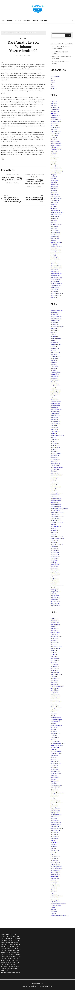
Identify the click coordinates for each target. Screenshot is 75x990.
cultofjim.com (53, 652)
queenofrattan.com (55, 445)
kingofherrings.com (55, 200)
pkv (51, 78)
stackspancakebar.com (56, 250)
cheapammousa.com (55, 741)
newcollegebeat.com (55, 658)
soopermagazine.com (55, 870)
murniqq (18, 962)
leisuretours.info (54, 417)
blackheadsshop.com (55, 510)
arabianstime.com (55, 767)
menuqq (13, 962)
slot (11, 940)
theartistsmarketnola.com (56, 246)
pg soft (14, 940)
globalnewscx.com (55, 439)
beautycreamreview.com (56, 773)
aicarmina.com (54, 644)
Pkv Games (10, 20)
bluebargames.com (55, 117)
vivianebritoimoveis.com (56, 149)
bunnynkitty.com (54, 218)
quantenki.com (54, 491)
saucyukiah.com (54, 101)
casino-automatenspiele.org (57, 171)
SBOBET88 (35, 20)
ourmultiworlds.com (55, 107)
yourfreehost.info (54, 684)
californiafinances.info (55, 234)
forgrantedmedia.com (55, 127)
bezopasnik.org (54, 220)
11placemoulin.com (55, 366)
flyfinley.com (53, 350)
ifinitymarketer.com (55, 570)
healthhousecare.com (55, 809)
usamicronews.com (55, 582)
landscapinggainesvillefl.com (57, 828)
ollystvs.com (53, 437)
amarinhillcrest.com (55, 157)
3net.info (53, 712)
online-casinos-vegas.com (56, 278)
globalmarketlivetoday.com (56, 803)
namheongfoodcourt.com (56, 252)
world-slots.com (54, 342)
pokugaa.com (53, 594)
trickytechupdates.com (55, 285)
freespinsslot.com (55, 384)
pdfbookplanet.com (55, 443)
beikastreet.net (54, 103)
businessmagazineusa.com (56, 493)
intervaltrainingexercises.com (57, 536)
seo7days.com (54, 208)
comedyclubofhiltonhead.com (57, 516)
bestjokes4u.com (54, 358)
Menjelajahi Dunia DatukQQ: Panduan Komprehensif (60, 52)
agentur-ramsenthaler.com (56, 475)
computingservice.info (55, 423)
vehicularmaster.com (55, 632)
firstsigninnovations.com (56, 121)
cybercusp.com (54, 908)
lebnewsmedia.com (55, 698)
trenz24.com (53, 179)
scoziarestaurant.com (55, 878)
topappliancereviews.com (56, 283)
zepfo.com (53, 854)
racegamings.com (54, 590)
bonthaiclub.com (54, 692)
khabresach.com (54, 289)
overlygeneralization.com (56, 410)
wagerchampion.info (55, 465)
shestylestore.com (55, 603)
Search (68, 35)
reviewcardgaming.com (56, 506)
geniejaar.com (54, 362)
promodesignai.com (55, 884)
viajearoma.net (54, 735)
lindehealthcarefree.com (56, 318)
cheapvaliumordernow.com (57, 522)
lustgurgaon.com (54, 360)
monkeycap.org (54, 153)
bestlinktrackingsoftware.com (57, 544)
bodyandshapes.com (55, 902)
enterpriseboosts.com (56, 167)
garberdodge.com (55, 123)
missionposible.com (55, 276)
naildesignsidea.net (55, 747)
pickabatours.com (54, 324)
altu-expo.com (54, 731)
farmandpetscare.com (55, 421)
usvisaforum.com (54, 664)
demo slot (15, 958)
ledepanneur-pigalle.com (56, 242)
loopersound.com (55, 670)
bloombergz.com (54, 165)
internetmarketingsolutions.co (57, 435)
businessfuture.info (55, 330)
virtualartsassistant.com (56, 518)
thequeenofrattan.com (55, 447)
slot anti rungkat (9, 942)
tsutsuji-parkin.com (55, 737)
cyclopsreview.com (55, 777)
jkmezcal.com (53, 534)
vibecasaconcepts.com (56, 487)
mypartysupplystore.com (56, 646)
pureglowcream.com (55, 210)
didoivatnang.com (54, 781)
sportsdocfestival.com (55, 601)
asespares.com (54, 765)
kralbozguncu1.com (55, 826)
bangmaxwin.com (54, 226)
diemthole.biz (54, 190)
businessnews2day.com (56, 499)
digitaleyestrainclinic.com (56, 274)
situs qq (6, 946)
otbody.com (53, 175)
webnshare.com (54, 408)
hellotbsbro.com (54, 419)
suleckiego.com (54, 297)
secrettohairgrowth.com (56, 214)
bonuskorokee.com (55, 552)
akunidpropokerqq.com (56, 718)
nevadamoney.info (55, 238)
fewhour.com (53, 398)
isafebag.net (53, 163)
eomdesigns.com (54, 477)
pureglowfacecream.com (56, 198)
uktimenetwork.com (55, 621)
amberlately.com (54, 640)
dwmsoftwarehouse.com (56, 785)
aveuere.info (53, 388)
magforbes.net (54, 151)
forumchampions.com (55, 115)
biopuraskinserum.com (56, 232)
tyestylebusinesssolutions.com (57, 538)
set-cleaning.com (54, 882)
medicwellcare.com (55, 495)
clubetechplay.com (55, 558)
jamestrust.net (54, 177)
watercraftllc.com (54, 755)
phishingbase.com (55, 588)
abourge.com (53, 757)
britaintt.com (53, 910)
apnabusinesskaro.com (56, 295)
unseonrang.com (54, 429)
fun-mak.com (53, 528)
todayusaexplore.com (55, 625)
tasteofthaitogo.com (55, 216)
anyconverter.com (55, 185)
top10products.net (55, 322)
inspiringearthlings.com (56, 822)
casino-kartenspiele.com (56, 169)
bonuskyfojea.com (55, 550)
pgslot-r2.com (54, 848)
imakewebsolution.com (56, 344)
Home (3, 20)
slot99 (7, 970)
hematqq (4, 964)
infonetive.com (54, 228)
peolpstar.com (54, 129)
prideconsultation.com (55, 352)
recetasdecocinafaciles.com (57, 745)
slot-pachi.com (54, 382)
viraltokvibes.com (54, 147)
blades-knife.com (54, 451)
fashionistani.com (54, 795)
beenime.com (54, 524)
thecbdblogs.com (54, 291)
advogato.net (53, 161)
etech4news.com (54, 791)
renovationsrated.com (55, 876)
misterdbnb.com (54, 532)
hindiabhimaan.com (55, 287)
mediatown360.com (55, 272)
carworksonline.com (55, 133)
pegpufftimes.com (55, 111)
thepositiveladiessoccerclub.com (58, 743)
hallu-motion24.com (55, 258)
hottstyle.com (54, 819)
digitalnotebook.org (55, 376)
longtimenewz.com (55, 576)
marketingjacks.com (55, 281)
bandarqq (53, 82)
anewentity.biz (54, 204)
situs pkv (53, 80)
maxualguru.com (54, 378)
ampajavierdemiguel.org (56, 636)
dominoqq (13, 964)
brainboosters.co (54, 638)
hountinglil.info (54, 354)
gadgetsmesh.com (55, 413)
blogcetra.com (54, 433)
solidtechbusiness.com (56, 505)
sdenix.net (53, 155)
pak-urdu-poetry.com (55, 431)
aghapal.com (53, 729)
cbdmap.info (53, 334)
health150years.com (55, 141)
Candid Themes (49, 986)
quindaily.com (54, 888)
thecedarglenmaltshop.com (57, 311)
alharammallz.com (54, 761)
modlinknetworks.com (55, 574)
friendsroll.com (54, 704)
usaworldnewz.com (55, 623)
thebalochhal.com (54, 631)
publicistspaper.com (55, 886)
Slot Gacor (18, 20)
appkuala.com (54, 206)
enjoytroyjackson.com (55, 787)
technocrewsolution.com (56, 145)
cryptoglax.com (54, 676)
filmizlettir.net (54, 105)
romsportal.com (54, 600)
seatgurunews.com (55, 710)
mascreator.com (54, 832)
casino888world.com (55, 530)
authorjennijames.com (55, 733)
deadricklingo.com (55, 469)
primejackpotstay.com (55, 592)
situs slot (18, 938)
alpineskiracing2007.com (56, 266)
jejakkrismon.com (54, 188)
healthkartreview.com (55, 811)
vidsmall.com (53, 497)
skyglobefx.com (54, 471)
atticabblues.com (54, 769)
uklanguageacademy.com (56, 317)
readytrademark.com (55, 874)
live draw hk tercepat (55, 76)
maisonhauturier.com (55, 830)
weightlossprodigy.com (56, 372)
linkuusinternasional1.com (56, 702)
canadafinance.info (55, 236)
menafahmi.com (54, 834)
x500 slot (13, 938)
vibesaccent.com (54, 634)
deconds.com (54, 912)
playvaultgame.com (55, 596)
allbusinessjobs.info (55, 320)
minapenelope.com (55, 672)
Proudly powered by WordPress (29, 986)
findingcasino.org (54, 457)
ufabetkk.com (54, 192)
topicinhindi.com (54, 315)
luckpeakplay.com (54, 580)
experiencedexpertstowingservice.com (59, 508)
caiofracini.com (54, 425)
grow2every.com (54, 807)
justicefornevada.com (55, 415)
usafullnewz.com (54, 619)
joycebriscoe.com (54, 642)
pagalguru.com (54, 844)
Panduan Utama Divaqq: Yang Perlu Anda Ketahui (62, 44)
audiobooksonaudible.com (56, 896)
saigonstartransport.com (56, 224)
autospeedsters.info (55, 463)
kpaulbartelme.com (55, 514)
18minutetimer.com (55, 400)
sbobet (3, 940)
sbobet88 (3, 960)
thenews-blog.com (55, 860)
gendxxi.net (53, 481)
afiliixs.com (53, 759)
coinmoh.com (54, 775)
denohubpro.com (54, 449)
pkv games (13, 954)
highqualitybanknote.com (56, 815)
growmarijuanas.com (55, 406)
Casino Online (26, 20)
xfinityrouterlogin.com (55, 280)
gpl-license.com (54, 805)
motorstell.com (54, 139)
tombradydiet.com (55, 690)
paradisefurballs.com (55, 386)
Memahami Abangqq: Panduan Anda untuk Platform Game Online (34, 182)
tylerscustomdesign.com (56, 131)
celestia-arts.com (54, 113)
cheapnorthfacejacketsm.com (57, 686)
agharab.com (53, 739)
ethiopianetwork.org (55, 412)
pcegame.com (54, 846)
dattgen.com (53, 779)
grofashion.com (54, 584)
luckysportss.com (54, 578)
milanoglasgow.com (55, 254)
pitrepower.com (54, 270)
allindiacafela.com (54, 264)
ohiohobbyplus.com (55, 678)
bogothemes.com (54, 680)
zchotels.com (53, 852)
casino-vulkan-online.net (56, 268)
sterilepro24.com (54, 503)
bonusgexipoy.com (55, 554)
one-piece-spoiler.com (56, 453)
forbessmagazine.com (55, 801)
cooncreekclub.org (55, 109)
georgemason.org (54, 313)
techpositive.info (54, 427)
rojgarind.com (54, 396)
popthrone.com (54, 340)
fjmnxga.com (53, 222)
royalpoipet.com (54, 540)
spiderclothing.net (55, 706)
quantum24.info (54, 489)
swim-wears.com (54, 125)
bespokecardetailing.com (56, 720)
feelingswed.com (54, 797)
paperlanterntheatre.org (56, 751)
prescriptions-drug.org (55, 143)
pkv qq (2, 934)
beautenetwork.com (55, 898)
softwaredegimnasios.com (56, 868)
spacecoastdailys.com (55, 872)
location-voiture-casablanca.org (57, 512)
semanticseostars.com (56, 402)
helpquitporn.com (54, 813)
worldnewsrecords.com (56, 501)
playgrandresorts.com (55, 598)
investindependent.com (56, 824)
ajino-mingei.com (54, 682)
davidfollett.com (54, 656)
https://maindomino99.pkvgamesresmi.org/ (10, 972)
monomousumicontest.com (57, 467)
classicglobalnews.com (56, 906)
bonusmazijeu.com (55, 548)
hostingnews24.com (55, 817)
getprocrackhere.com (55, 564)
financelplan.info (54, 328)
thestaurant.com (54, 542)
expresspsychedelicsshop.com (57, 793)
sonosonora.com (54, 700)
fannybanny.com (54, 568)
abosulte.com (54, 890)
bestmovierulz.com (55, 666)
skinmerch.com (54, 662)
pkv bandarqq (54, 88)
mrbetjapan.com (54, 202)
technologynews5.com (55, 856)
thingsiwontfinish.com (55, 605)
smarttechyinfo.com (55, 374)
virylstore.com (54, 137)
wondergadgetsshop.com (56, 708)
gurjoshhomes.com (55, 688)
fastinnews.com (54, 566)
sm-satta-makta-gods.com (56, 866)
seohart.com (53, 880)
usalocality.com (54, 627)
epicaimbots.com (54, 789)
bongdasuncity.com (55, 380)
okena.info (53, 716)
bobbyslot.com (54, 364)
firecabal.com (54, 799)
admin (28, 55)
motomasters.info (55, 483)
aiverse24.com (54, 892)
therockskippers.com (55, 260)
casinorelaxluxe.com (55, 556)
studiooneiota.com (55, 455)
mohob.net (53, 370)
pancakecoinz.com (55, 348)
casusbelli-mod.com (55, 694)
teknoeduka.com (54, 858)
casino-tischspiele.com (56, 173)
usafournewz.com (54, 629)
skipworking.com (54, 181)
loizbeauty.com (54, 183)
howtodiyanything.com (55, 820)
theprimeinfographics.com (56, 520)
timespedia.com (54, 186)
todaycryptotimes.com (55, 862)
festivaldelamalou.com (55, 119)
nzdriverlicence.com (55, 842)
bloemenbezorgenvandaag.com (57, 212)
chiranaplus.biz (54, 248)
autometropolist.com (55, 771)
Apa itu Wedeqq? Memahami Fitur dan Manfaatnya (60, 62)
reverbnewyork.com (55, 660)
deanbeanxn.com (54, 336)
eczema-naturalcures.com (56, 726)
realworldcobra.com (55, 459)
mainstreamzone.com (55, 404)
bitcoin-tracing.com (55, 900)
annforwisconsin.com (55, 648)
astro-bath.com (54, 727)
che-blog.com (54, 346)
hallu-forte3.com (54, 256)
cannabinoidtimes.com (55, 390)
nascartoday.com (54, 838)
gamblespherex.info (55, 473)
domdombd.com (54, 560)
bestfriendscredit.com (55, 722)
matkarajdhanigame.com (56, 338)
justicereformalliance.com (56, 674)
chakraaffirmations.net (55, 356)
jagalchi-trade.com (55, 668)
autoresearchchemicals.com (57, 293)
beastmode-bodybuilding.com (57, 326)
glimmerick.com (54, 654)
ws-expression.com (55, 850)
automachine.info (54, 461)
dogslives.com (54, 441)
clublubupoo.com (54, 546)
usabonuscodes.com (55, 864)
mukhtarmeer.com (55, 836)
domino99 (7, 934)
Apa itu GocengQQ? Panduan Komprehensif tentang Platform (61, 57)
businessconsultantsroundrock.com (58, 904)
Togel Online (43, 20)
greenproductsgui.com (55, 392)
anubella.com (54, 894)
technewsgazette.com (55, 196)
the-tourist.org (54, 159)
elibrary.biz (53, 724)
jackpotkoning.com (55, 572)
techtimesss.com (54, 135)
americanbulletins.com (55, 763)
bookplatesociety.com (55, 696)
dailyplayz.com (54, 562)
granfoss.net (53, 262)
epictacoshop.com (55, 230)
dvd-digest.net (54, 244)
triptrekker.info (54, 479)
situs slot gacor (4, 944)
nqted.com (53, 840)
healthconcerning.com (55, 394)
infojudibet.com (54, 332)
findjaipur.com (54, 650)
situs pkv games (7, 938)
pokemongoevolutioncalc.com (57, 586)
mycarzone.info (54, 485)
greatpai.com (53, 749)
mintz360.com (54, 368)
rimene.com (53, 240)
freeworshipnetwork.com (56, 753)
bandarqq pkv (13, 934)
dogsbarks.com (54, 783)
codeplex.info (54, 714)
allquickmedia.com (55, 194)
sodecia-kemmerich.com (56, 526)
